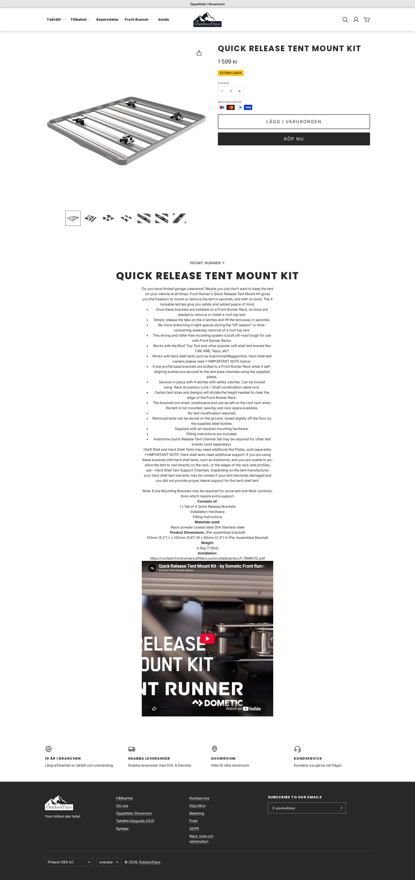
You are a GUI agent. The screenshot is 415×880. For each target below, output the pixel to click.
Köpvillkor (197, 806)
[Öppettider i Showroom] (207, 4)
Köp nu (294, 139)
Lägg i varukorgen (294, 121)
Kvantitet (223, 83)
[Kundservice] (332, 756)
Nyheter (122, 828)
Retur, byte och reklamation (201, 838)
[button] (345, 19)
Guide (163, 19)
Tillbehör (78, 19)
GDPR (194, 828)
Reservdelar (107, 19)
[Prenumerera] (341, 808)
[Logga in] (356, 19)
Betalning (196, 813)
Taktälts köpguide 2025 (135, 821)
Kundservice (199, 798)
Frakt (193, 821)
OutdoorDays (149, 862)
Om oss (122, 806)
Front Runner (136, 19)
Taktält (54, 19)
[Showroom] (249, 756)
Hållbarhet (124, 798)
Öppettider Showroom (134, 813)
